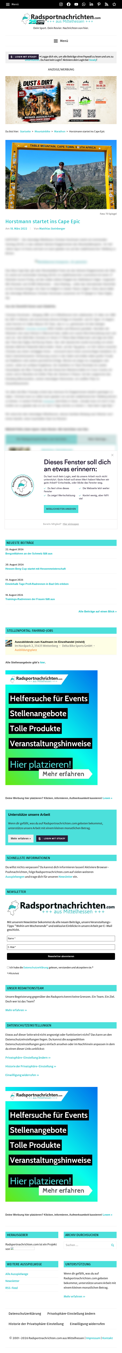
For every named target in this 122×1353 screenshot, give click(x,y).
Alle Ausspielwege (16, 1274)
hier (42, 662)
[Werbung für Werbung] (51, 784)
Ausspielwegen (14, 876)
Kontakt (107, 1338)
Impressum (93, 1338)
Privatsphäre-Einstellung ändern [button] (71, 1313)
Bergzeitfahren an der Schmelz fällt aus (28, 553)
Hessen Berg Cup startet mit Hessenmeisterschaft (35, 568)
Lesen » (107, 798)
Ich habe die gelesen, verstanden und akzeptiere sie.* (51, 967)
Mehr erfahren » (21, 838)
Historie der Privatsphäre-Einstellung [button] (36, 1324)
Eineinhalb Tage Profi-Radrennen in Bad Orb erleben (37, 584)
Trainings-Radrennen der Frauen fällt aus (30, 599)
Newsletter (66, 876)
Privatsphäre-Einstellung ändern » (28, 1057)
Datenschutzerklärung (35, 967)
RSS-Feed (11, 1288)
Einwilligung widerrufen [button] (87, 1324)
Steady (92, 59)
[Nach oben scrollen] (116, 1347)
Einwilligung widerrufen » (22, 1075)
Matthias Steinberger (52, 228)
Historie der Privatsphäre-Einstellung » (30, 1066)
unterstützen (32, 59)
